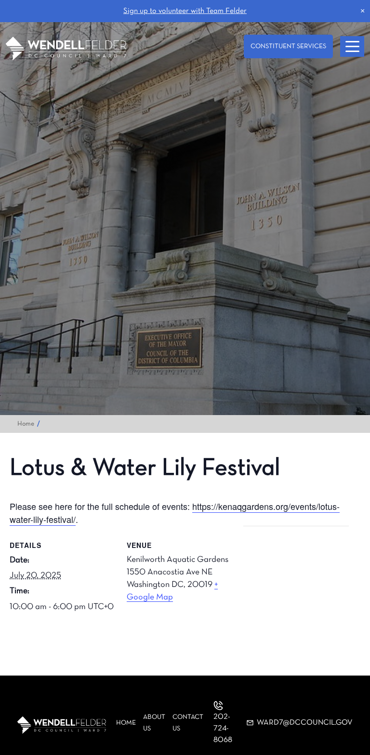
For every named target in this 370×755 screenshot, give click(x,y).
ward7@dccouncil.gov (305, 722)
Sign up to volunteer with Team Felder (185, 11)
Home (25, 424)
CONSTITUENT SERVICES (288, 46)
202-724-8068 (222, 728)
